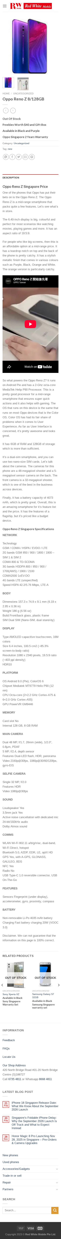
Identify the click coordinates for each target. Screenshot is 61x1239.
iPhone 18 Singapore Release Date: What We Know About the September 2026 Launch (35, 1106)
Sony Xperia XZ (11, 994)
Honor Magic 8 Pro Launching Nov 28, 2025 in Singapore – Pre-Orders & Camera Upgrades (34, 1139)
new (10, 149)
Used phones (11, 1162)
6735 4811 (14, 1079)
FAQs (6, 1048)
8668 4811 (45, 1079)
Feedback (9, 1040)
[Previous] (8, 46)
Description (11, 177)
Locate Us (9, 1057)
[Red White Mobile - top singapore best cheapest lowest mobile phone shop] (30, 6)
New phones (10, 1155)
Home (6, 93)
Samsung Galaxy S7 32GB (43, 996)
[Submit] (54, 1210)
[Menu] (5, 6)
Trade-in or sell (12, 1175)
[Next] (53, 46)
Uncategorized (23, 93)
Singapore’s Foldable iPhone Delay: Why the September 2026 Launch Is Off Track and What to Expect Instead (34, 1123)
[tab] (30, 177)
